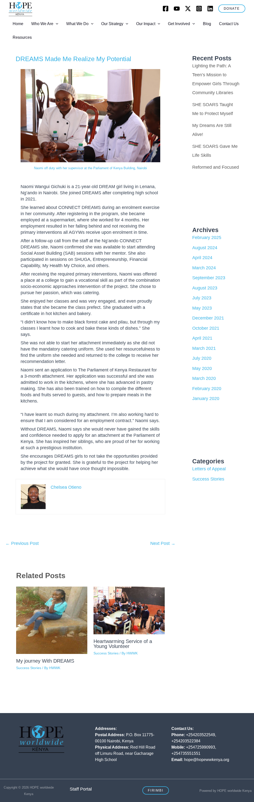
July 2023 (201, 297)
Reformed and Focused (215, 167)
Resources (22, 37)
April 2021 (202, 338)
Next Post (162, 543)
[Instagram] (199, 8)
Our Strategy (112, 24)
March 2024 (204, 267)
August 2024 (204, 247)
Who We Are (42, 24)
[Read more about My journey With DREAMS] (51, 619)
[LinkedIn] (210, 8)
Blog (207, 24)
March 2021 (204, 348)
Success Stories (28, 668)
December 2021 (208, 318)
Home (18, 24)
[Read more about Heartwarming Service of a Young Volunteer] (129, 610)
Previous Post (22, 543)
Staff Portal (81, 789)
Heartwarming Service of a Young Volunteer (123, 644)
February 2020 (206, 388)
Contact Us (229, 24)
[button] (231, 8)
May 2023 (202, 308)
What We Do (77, 24)
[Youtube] (177, 8)
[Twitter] (188, 8)
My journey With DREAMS (45, 661)
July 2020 (201, 358)
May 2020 (202, 368)
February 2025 (206, 237)
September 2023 (208, 277)
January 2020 (205, 398)
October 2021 (205, 328)
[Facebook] (165, 8)
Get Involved (179, 24)
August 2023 (204, 287)
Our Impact (145, 24)
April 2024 (202, 257)
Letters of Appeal (209, 468)
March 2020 (204, 378)
